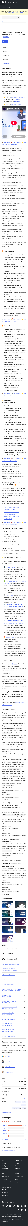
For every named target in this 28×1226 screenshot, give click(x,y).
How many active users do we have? (7, 1024)
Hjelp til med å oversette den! (15, 12)
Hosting (4, 1166)
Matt (4, 1190)
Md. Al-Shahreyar (10, 1067)
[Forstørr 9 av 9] (11, 937)
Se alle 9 (24, 1098)
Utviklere (4, 1179)
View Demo (7, 142)
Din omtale (5, 1139)
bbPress (5, 1192)
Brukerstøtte (6, 63)
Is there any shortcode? (8, 975)
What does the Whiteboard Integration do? (9, 1001)
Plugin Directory (6, 7)
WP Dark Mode (10, 567)
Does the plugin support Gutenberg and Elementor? (9, 969)
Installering (6, 55)
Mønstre (17, 1168)
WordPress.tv (6, 1182)
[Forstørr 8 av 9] (24, 928)
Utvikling (5, 59)
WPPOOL (6, 37)
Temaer (17, 1163)
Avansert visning (6, 1112)
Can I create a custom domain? (11, 980)
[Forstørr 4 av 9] (24, 911)
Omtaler (5, 51)
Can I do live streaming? (8, 1036)
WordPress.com (7, 1187)
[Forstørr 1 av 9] (11, 903)
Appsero (14, 664)
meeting (24, 1101)
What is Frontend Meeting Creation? (7, 995)
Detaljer (5, 47)
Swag (17, 1182)
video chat (23, 1105)
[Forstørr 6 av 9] (24, 920)
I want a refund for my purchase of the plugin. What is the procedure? (12, 989)
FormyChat (9, 595)
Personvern (5, 1168)
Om (3, 1160)
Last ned (5, 41)
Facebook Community (18, 97)
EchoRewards (10, 637)
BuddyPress (6, 1195)
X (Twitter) (17, 99)
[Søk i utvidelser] (18, 17)
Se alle (24, 1139)
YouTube (17, 101)
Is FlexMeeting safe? (8, 985)
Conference (18, 1101)
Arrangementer (19, 1176)
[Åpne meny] (25, 2)
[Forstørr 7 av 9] (11, 928)
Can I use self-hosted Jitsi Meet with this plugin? (9, 1007)
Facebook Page (16, 104)
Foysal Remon (9, 1072)
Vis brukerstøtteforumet (8, 1151)
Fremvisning (18, 1160)
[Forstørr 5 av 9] (11, 920)
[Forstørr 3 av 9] (11, 911)
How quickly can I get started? (10, 964)
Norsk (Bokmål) (9, 1202)
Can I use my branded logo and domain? (8, 1013)
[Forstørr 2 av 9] (24, 903)
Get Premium (17, 142)
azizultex (7, 1061)
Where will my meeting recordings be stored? (8, 1030)
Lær (3, 1173)
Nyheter (4, 1163)
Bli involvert (18, 1173)
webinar (24, 1108)
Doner (17, 1179)
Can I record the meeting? (9, 1019)
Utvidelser (18, 1166)
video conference (17, 1108)
